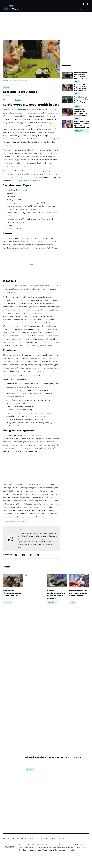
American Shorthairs (10, 166)
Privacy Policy (44, 838)
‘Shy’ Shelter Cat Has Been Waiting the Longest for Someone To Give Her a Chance (81, 100)
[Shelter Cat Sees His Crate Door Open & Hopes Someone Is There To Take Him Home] (67, 75)
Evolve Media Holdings (43, 844)
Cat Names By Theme (80, 131)
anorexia (23, 190)
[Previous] (81, 567)
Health (6, 87)
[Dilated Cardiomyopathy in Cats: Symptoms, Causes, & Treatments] (57, 580)
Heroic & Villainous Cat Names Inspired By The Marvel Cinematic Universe (81, 124)
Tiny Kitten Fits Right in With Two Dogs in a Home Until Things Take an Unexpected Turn (81, 88)
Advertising (24, 838)
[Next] (85, 567)
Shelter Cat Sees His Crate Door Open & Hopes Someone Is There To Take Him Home (81, 76)
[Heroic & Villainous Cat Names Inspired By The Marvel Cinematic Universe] (67, 124)
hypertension (22, 181)
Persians (25, 166)
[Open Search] (81, 9)
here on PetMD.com (24, 521)
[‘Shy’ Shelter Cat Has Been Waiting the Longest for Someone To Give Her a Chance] (67, 99)
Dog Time (23, 96)
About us (6, 838)
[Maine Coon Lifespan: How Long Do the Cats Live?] (13, 580)
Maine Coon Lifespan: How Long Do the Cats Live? (12, 593)
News (77, 82)
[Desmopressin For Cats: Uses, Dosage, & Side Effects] (79, 580)
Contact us (14, 838)
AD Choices (34, 838)
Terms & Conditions (57, 838)
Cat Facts (7, 603)
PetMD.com (18, 100)
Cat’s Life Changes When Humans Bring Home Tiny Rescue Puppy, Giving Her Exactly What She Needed (81, 112)
